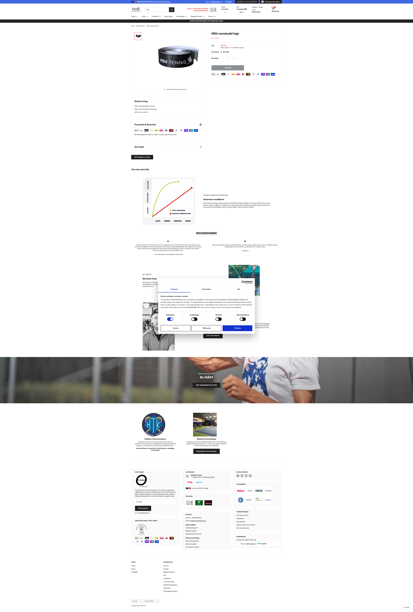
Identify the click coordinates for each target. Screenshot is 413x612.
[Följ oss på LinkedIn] (250, 475)
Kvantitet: (215, 58)
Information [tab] (206, 289)
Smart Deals (168, 16)
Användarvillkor (168, 582)
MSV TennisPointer (242, 528)
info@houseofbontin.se (198, 521)
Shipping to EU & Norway (153, 1)
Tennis (133, 16)
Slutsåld (228, 68)
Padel (144, 16)
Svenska (134, 601)
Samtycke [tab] (174, 289)
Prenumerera (143, 508)
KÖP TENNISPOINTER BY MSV (206, 385)
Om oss (210, 16)
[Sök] (171, 9)
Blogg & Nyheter (196, 16)
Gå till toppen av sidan (142, 157)
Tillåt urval (206, 328)
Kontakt (166, 569)
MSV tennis (215, 38)
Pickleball (155, 16)
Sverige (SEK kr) (149, 601)
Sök (164, 575)
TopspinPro (240, 518)
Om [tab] (238, 289)
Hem (132, 26)
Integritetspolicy (144, 513)
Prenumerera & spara (272, 2)
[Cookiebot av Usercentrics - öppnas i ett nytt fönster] (243, 282)
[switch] (194, 319)
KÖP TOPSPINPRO (212, 336)
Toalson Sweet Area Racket (245, 525)
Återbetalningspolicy (170, 585)
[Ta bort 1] (223, 58)
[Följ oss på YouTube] (246, 475)
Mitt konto (256, 12)
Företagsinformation (170, 591)
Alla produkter (140, 26)
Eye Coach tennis (242, 515)
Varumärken (180, 16)
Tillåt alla (237, 328)
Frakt (230, 47)
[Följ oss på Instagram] (241, 475)
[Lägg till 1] (234, 58)
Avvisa (175, 328)
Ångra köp (166, 588)
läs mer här (211, 477)
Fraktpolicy (167, 578)
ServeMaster (240, 522)
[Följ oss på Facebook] (237, 475)
